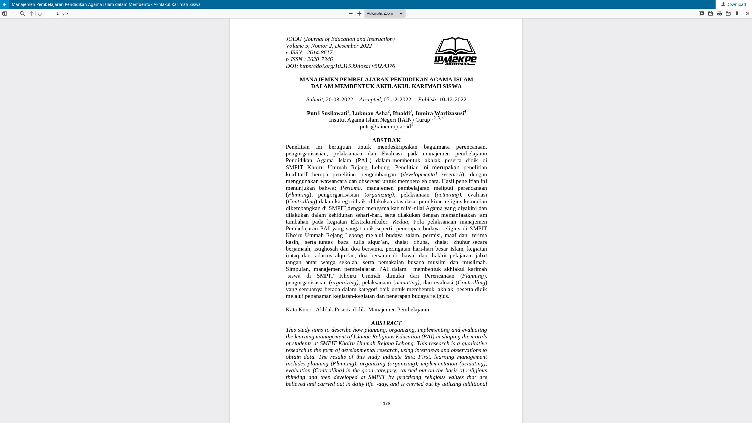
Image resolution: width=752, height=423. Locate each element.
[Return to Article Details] (4, 4)
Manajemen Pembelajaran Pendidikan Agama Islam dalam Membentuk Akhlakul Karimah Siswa (106, 4)
